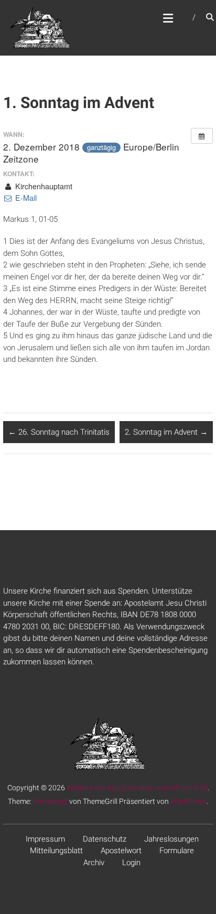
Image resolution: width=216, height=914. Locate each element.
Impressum (45, 839)
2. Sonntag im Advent (166, 432)
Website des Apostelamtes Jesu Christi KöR (137, 787)
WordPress (188, 801)
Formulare (176, 850)
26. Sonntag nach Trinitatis (59, 432)
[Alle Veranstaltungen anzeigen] (202, 136)
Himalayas (50, 801)
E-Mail (24, 197)
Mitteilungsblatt (56, 850)
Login (131, 862)
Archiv (93, 862)
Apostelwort (121, 850)
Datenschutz (104, 839)
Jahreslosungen (171, 839)
